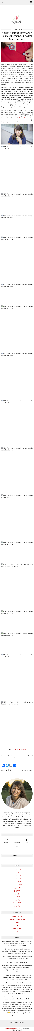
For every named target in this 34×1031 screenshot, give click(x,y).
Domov (17, 922)
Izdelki (17, 925)
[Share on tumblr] (10, 770)
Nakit (17, 931)
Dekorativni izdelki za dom (17, 919)
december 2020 (17, 870)
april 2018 (17, 897)
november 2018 (17, 879)
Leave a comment (27, 770)
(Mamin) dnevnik (17, 916)
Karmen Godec (23, 118)
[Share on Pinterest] (9, 770)
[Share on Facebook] (5, 770)
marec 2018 (17, 900)
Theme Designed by (17, 1025)
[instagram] (2, 2)
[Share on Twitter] (7, 770)
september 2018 (17, 885)
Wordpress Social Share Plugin (14, 1028)
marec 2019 (17, 873)
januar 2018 (17, 906)
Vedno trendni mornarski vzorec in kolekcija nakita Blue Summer (17, 36)
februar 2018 (17, 903)
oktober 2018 (17, 882)
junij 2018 (17, 891)
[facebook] (5, 2)
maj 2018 (17, 894)
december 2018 (17, 876)
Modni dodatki (17, 928)
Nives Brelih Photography (18, 749)
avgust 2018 (17, 888)
